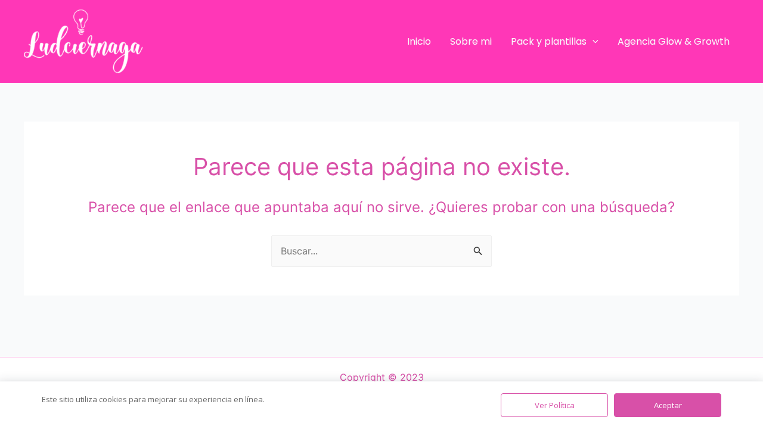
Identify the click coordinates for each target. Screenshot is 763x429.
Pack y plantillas (549, 41)
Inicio (419, 41)
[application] (592, 42)
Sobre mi (471, 41)
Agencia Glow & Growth (674, 41)
